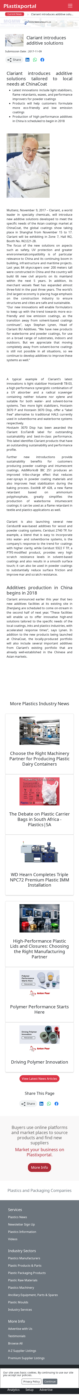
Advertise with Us (20, 1329)
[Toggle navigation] (70, 5)
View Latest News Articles (39, 1079)
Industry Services (20, 1310)
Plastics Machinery (21, 1288)
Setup (30, 1390)
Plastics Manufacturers (24, 1258)
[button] (28, 59)
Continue (50, 1381)
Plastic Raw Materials (22, 1280)
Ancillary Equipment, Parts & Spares (33, 1295)
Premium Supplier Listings (26, 1358)
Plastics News (17, 1217)
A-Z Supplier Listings (22, 1351)
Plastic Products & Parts (25, 1266)
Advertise (46, 1390)
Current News (15, 14)
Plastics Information (22, 1232)
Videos (12, 1239)
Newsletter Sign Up (21, 1224)
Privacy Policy (31, 1381)
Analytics (13, 1390)
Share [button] (16, 60)
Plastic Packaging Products (27, 1273)
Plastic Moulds (18, 1302)
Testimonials (17, 1336)
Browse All (15, 1343)
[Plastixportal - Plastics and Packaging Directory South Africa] (20, 5)
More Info (39, 1167)
